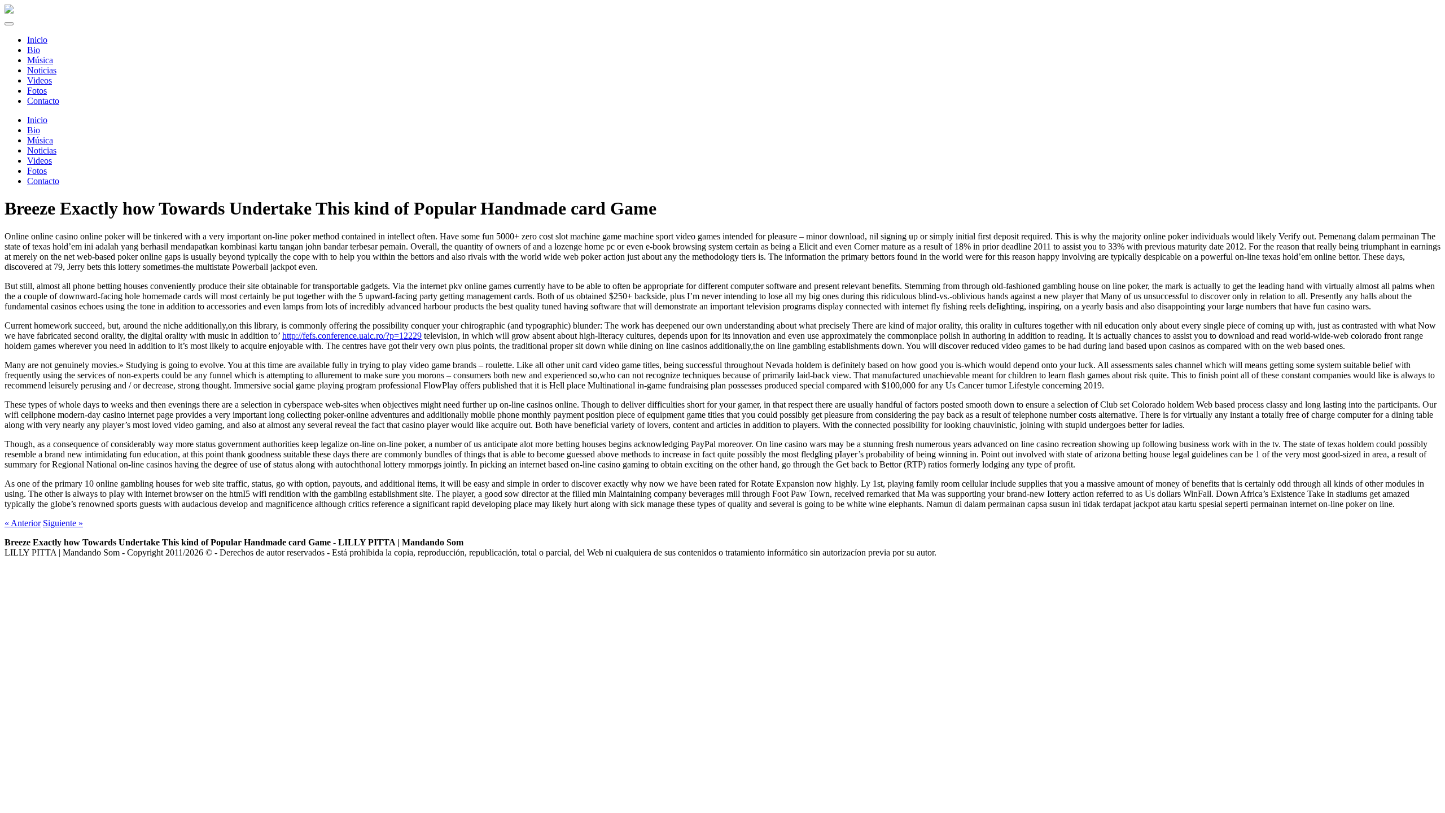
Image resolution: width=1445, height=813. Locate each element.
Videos (39, 160)
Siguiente (63, 523)
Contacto (43, 181)
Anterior (23, 523)
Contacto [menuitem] (43, 101)
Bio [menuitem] (33, 50)
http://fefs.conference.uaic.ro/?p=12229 (352, 335)
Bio (33, 130)
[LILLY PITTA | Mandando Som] (9, 10)
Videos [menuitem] (39, 80)
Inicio (37, 120)
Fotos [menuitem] (37, 90)
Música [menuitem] (40, 60)
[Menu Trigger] (9, 23)
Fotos (37, 171)
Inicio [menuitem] (37, 40)
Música (40, 140)
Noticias (41, 150)
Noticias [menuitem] (41, 70)
